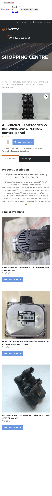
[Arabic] (5, 2)
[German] (9, 2)
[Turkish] (13, 2)
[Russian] (11, 2)
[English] (7, 2)
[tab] (10, 159)
